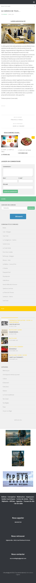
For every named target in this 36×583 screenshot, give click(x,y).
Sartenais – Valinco (8, 296)
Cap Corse (5, 236)
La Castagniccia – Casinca (9, 240)
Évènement (20, 346)
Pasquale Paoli (6, 272)
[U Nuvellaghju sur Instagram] (34, 199)
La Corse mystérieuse (8, 395)
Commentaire (7, 166)
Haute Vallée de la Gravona (10, 284)
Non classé (5, 399)
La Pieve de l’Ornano (8, 292)
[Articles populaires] (26, 316)
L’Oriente (5, 268)
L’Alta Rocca (6, 280)
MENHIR (5, 14)
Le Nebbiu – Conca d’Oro (9, 264)
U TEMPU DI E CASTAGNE (24, 150)
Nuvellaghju (6, 403)
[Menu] (34, 2)
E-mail (21, 178)
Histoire (25, 355)
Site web (5, 184)
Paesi (4, 407)
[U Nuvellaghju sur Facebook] (31, 199)
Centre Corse (6, 244)
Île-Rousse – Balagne (8, 256)
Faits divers (6, 386)
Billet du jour (5, 6)
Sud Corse (5, 300)
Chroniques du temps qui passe (17, 320)
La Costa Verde (7, 248)
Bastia (4, 228)
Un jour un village (7, 411)
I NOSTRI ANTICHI (14, 324)
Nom (4, 178)
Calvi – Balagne (7, 232)
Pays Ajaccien (6, 276)
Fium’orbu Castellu (8, 252)
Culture (28, 320)
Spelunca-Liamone (8, 288)
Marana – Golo (6, 260)
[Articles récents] (9, 316)
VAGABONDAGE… (14, 332)
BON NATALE (13, 349)
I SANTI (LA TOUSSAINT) (16, 357)
